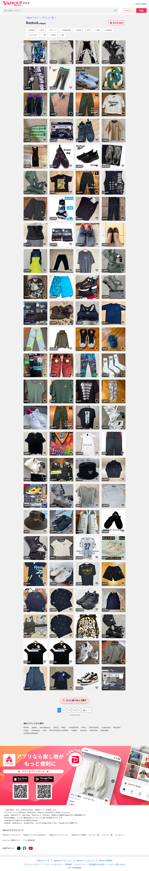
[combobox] (60, 10)
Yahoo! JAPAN (141, 4)
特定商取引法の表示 (97, 864)
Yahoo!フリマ (32, 17)
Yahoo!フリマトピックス (59, 835)
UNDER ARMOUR (31, 733)
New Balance (45, 727)
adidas (34, 727)
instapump (67, 30)
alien (98, 30)
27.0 (89, 30)
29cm (54, 35)
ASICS (56, 727)
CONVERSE (73, 727)
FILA (44, 730)
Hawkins (83, 730)
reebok (32, 30)
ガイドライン (80, 864)
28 (45, 35)
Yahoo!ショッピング (85, 860)
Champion (36, 730)
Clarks (26, 730)
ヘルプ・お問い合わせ (116, 864)
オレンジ (53, 30)
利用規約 (68, 864)
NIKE (64, 727)
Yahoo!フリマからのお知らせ (34, 835)
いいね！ (45, 61)
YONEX (74, 730)
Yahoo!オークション (63, 860)
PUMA (26, 727)
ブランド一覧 (48, 17)
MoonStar (94, 730)
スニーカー (33, 35)
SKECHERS (94, 727)
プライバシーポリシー (32, 864)
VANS (83, 727)
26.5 (42, 30)
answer (109, 30)
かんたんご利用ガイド (11, 840)
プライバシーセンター (53, 864)
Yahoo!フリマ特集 (78, 835)
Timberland (106, 727)
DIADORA (105, 730)
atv (63, 35)
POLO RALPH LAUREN (58, 730)
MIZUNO (116, 727)
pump (79, 30)
